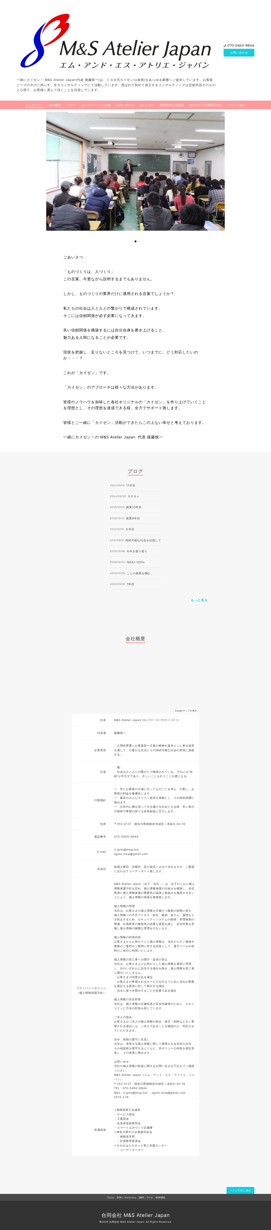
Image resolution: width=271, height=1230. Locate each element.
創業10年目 (134, 507)
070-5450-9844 (240, 45)
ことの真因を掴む (139, 573)
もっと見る (199, 600)
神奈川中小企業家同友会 (205, 105)
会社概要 (55, 105)
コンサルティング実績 (96, 105)
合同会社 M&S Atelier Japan (135, 1215)
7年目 (130, 584)
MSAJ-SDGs (136, 562)
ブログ (70, 105)
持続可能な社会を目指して (143, 540)
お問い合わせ (239, 52)
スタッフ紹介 (237, 105)
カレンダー (147, 105)
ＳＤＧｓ (133, 496)
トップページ (34, 105)
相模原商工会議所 (172, 105)
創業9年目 (133, 518)
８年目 (130, 529)
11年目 (131, 485)
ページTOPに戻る (240, 1190)
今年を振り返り (137, 551)
